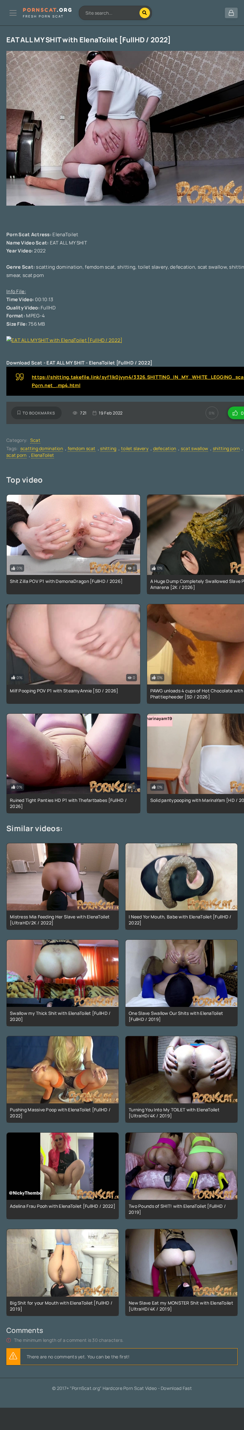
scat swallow (194, 448)
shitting (108, 448)
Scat (35, 440)
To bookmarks (39, 413)
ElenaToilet (42, 455)
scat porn (16, 455)
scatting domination (41, 448)
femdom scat (82, 448)
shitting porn (226, 448)
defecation (164, 448)
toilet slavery (134, 448)
